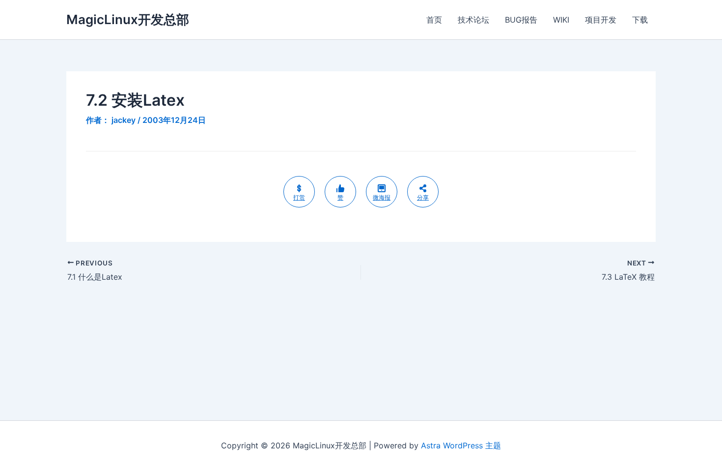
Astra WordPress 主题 (461, 445)
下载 (640, 20)
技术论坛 (473, 20)
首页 (434, 20)
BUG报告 (521, 20)
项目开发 (600, 20)
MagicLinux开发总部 (127, 19)
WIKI (561, 20)
